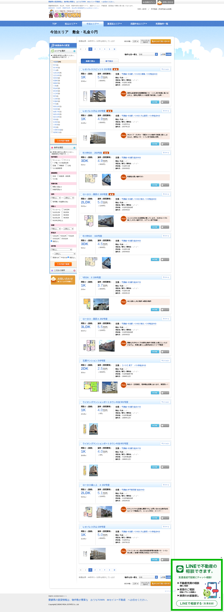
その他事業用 (57, 168)
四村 (54, 119)
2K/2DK (66, 212)
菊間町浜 (56, 132)
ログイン (149, 2)
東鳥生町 (56, 106)
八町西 (55, 125)
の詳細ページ (155, 102)
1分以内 (55, 236)
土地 (69, 165)
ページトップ (171, 591)
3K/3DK (66, 215)
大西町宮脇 (57, 130)
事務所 (61, 165)
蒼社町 (55, 91)
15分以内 (64, 239)
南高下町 (56, 112)
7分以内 (71, 236)
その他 (55, 179)
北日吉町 (56, 75)
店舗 (54, 165)
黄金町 (55, 88)
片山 (54, 70)
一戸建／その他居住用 (60, 163)
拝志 (54, 127)
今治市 (55, 62)
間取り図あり (57, 187)
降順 (168, 54)
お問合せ (63, 280)
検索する (63, 140)
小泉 (54, 86)
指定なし (56, 241)
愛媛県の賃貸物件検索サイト (57, 596)
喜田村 (55, 78)
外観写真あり (57, 189)
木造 (54, 176)
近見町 (55, 122)
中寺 (54, 104)
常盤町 (55, 101)
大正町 (55, 93)
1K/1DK (66, 210)
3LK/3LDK (56, 218)
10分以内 (56, 239)
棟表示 (109, 61)
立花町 (55, 99)
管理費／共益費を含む (60, 202)
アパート (67, 160)
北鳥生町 (56, 73)
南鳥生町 (56, 114)
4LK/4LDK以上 (58, 220)
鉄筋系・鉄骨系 (64, 176)
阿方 (54, 65)
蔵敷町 (55, 83)
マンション (57, 160)
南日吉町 (56, 117)
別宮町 (55, 109)
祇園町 (55, 80)
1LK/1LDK (56, 212)
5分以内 (63, 236)
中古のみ (64, 257)
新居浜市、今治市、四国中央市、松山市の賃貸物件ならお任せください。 (74, 8)
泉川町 (55, 68)
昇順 (163, 54)
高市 (54, 96)
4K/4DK (66, 218)
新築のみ (56, 257)
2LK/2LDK (56, 215)
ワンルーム (57, 210)
